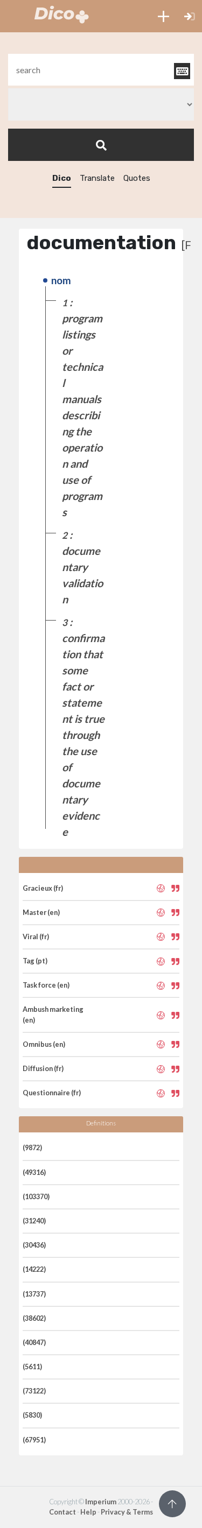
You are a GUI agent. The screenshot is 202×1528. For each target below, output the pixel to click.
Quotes (136, 178)
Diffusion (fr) (43, 1068)
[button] (163, 16)
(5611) (32, 1366)
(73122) (34, 1390)
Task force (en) (46, 985)
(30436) (34, 1245)
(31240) (34, 1220)
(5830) (32, 1415)
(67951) (34, 1439)
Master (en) (41, 912)
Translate (97, 178)
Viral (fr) (36, 936)
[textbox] (101, 70)
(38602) (34, 1318)
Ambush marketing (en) (53, 1014)
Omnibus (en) (44, 1044)
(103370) (36, 1196)
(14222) (34, 1269)
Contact (62, 1512)
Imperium (100, 1501)
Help (88, 1512)
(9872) (32, 1147)
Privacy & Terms (127, 1512)
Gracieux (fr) (43, 888)
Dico (61, 178)
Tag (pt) (35, 960)
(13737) (34, 1294)
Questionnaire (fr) (52, 1092)
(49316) (34, 1172)
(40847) (34, 1342)
